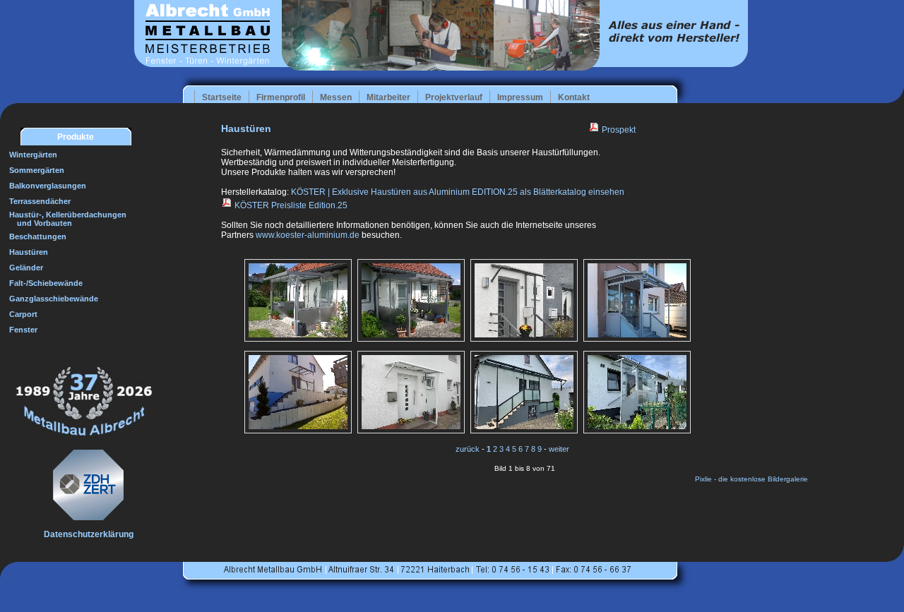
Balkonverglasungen (47, 185)
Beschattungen (37, 236)
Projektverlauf (453, 97)
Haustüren (28, 252)
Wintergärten (33, 154)
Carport (23, 314)
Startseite (222, 97)
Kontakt (574, 97)
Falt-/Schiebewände (46, 283)
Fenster (23, 329)
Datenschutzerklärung (88, 534)
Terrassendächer (40, 201)
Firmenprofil (280, 97)
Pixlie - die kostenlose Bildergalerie (751, 479)
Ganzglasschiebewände (53, 298)
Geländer (26, 267)
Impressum (520, 97)
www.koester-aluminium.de (307, 235)
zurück (468, 449)
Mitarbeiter (388, 97)
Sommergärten (36, 170)
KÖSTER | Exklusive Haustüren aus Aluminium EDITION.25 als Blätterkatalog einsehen (457, 192)
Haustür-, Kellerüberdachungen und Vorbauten (64, 218)
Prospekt (618, 130)
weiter (559, 449)
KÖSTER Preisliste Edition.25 (289, 205)
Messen (336, 97)
